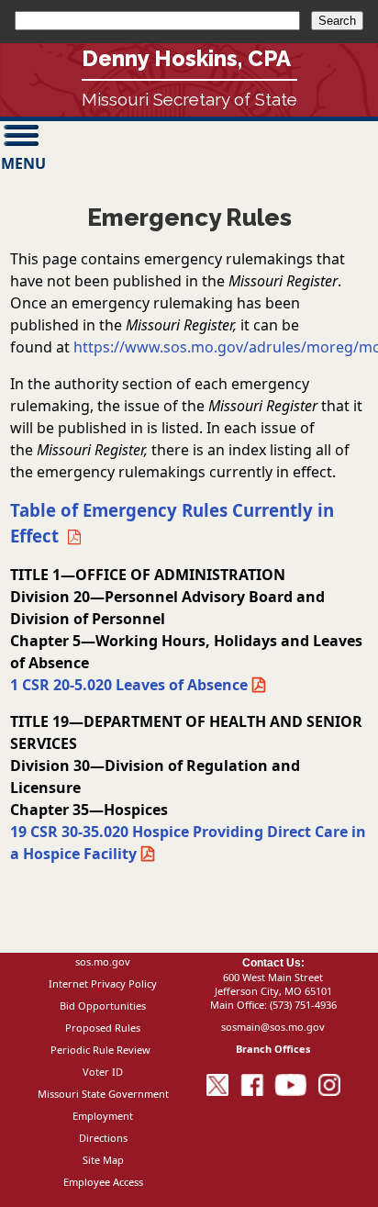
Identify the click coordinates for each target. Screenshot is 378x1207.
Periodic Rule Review (100, 1049)
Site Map (103, 1160)
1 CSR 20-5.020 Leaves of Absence (129, 685)
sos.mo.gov (102, 961)
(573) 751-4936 (303, 1004)
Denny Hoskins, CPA (186, 58)
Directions (103, 1138)
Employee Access (103, 1182)
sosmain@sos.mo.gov (273, 1027)
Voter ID (103, 1071)
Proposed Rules (102, 1027)
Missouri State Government (103, 1094)
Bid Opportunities (103, 1005)
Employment (102, 1116)
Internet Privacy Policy (103, 983)
